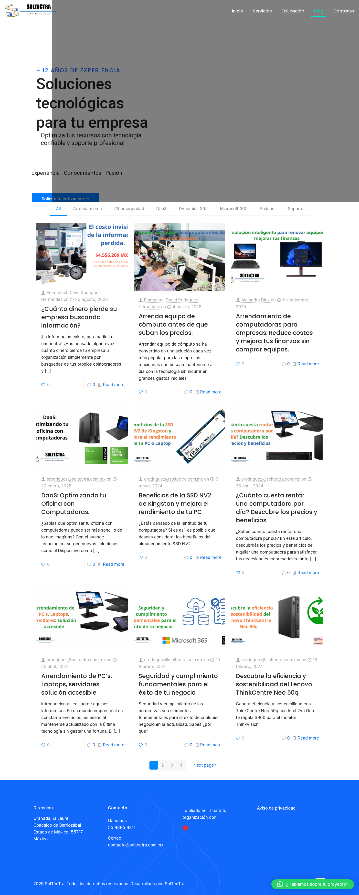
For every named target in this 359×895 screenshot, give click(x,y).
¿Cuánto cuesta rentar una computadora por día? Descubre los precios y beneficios (276, 507)
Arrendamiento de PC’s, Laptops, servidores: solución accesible (76, 684)
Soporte (295, 208)
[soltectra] (30, 11)
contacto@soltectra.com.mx (135, 845)
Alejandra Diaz (255, 300)
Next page (203, 765)
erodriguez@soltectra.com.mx (76, 479)
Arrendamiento (87, 208)
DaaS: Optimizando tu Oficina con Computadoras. (73, 503)
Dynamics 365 (193, 208)
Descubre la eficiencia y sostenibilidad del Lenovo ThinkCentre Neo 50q (274, 684)
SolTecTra (174, 883)
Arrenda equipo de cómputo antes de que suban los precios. (173, 324)
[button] (312, 884)
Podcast (268, 208)
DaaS (161, 208)
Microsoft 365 (234, 208)
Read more (113, 384)
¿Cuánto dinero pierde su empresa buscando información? (79, 317)
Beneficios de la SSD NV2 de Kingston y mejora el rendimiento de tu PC (175, 503)
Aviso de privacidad (276, 808)
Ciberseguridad (129, 208)
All (58, 208)
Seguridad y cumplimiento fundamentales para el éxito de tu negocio (178, 684)
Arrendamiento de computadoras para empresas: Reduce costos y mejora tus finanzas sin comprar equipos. (274, 332)
